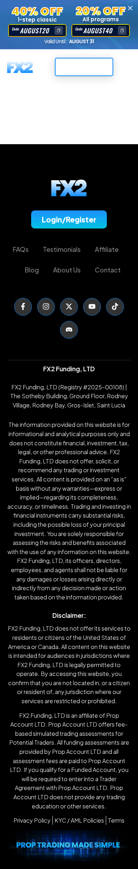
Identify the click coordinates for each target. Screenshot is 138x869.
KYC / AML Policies (79, 820)
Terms (116, 820)
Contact (108, 270)
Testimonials (62, 249)
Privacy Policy (32, 820)
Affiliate (107, 249)
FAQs (21, 249)
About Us (67, 270)
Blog (32, 270)
